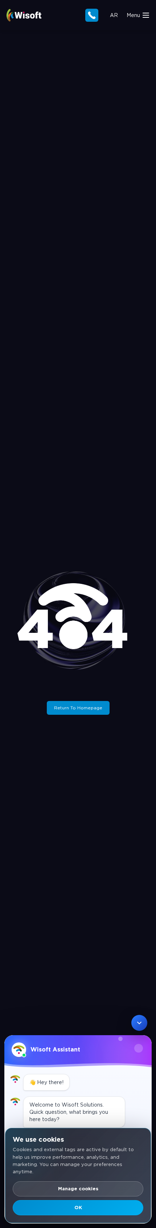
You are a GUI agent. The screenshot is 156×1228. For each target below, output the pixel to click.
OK (78, 1207)
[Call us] (91, 15)
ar (114, 15)
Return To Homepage (78, 707)
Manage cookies (78, 1188)
